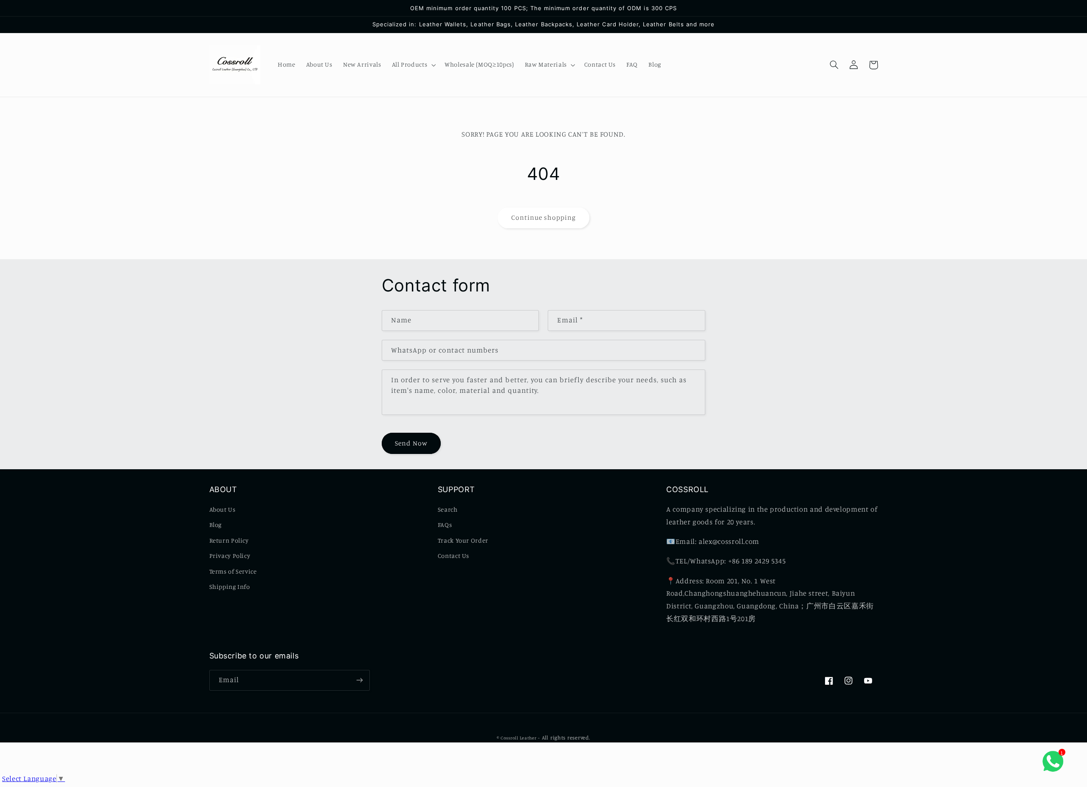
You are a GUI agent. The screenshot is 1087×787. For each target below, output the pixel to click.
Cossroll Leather (519, 737)
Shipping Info (229, 586)
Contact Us (453, 555)
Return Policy (229, 540)
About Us (222, 509)
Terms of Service (233, 571)
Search (448, 509)
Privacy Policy (230, 555)
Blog (215, 524)
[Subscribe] (359, 680)
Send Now (411, 443)
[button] (412, 65)
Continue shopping (543, 217)
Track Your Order (463, 540)
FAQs (445, 524)
